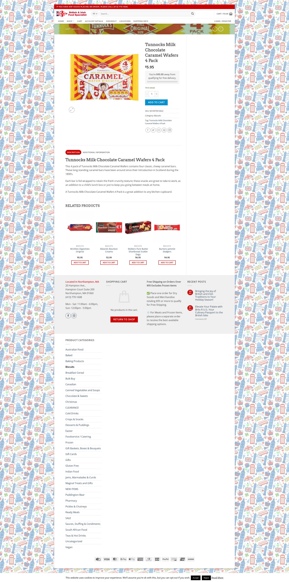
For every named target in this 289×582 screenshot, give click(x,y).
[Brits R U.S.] (71, 13)
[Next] (180, 240)
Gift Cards (71, 454)
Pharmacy (71, 500)
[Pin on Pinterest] (164, 130)
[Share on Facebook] (147, 130)
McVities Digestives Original (80, 250)
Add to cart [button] (80, 262)
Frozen (69, 442)
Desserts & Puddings (77, 425)
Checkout (111, 21)
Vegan (69, 547)
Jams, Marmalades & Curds (80, 477)
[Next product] (215, 29)
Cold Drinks (72, 413)
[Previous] (67, 240)
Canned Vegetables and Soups (82, 390)
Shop (69, 21)
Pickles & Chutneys (76, 506)
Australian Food (74, 349)
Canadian (70, 384)
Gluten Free (72, 465)
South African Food (76, 529)
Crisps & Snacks (74, 419)
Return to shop (124, 319)
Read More (217, 577)
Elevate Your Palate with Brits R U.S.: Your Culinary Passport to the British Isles (209, 311)
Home (61, 21)
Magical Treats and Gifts (79, 483)
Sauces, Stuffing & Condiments (82, 524)
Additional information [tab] (96, 152)
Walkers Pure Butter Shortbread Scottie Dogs (138, 252)
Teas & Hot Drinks (75, 535)
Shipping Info (140, 21)
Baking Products (74, 361)
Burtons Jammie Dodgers (167, 250)
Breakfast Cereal (74, 372)
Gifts (68, 460)
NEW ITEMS (71, 489)
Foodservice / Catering (78, 436)
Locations (125, 21)
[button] (225, 13)
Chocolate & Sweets (76, 396)
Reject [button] (206, 577)
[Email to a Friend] (158, 130)
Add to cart (156, 102)
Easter (69, 431)
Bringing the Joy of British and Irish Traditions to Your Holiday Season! (205, 295)
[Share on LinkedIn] (169, 130)
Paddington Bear (75, 494)
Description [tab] (73, 152)
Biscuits (76, 29)
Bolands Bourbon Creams (109, 250)
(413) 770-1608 (73, 297)
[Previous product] (220, 29)
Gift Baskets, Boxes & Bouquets (83, 448)
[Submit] (192, 13)
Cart (79, 21)
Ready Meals (72, 512)
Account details (94, 21)
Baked (68, 355)
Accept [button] (196, 577)
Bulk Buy (70, 378)
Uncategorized (73, 541)
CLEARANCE (72, 407)
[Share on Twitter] (153, 130)
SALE (68, 518)
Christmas (71, 401)
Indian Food (72, 471)
